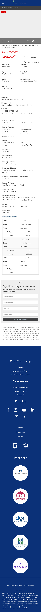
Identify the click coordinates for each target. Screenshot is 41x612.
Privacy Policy (19, 585)
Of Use (12, 585)
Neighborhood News (20, 388)
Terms (8, 585)
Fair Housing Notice (29, 585)
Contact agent (7, 41)
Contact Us (20, 395)
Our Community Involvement (20, 375)
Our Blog (21, 367)
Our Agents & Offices (20, 371)
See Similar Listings (31, 62)
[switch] (28, 41)
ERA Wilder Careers (20, 391)
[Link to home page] (20, 3)
